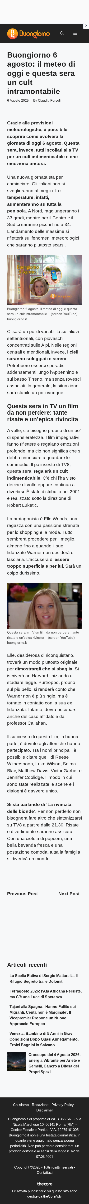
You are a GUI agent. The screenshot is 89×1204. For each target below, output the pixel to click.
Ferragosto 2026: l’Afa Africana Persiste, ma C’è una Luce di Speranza (45, 994)
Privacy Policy (63, 1105)
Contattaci (44, 1172)
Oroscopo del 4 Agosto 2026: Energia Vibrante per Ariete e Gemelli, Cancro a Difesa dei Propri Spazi (54, 1063)
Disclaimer (44, 1110)
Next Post (69, 893)
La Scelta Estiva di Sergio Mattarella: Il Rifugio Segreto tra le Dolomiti (43, 978)
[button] (62, 33)
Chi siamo (21, 1105)
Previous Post (22, 893)
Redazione (40, 1105)
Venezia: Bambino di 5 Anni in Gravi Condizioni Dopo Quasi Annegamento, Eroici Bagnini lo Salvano (44, 1039)
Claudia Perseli (49, 100)
